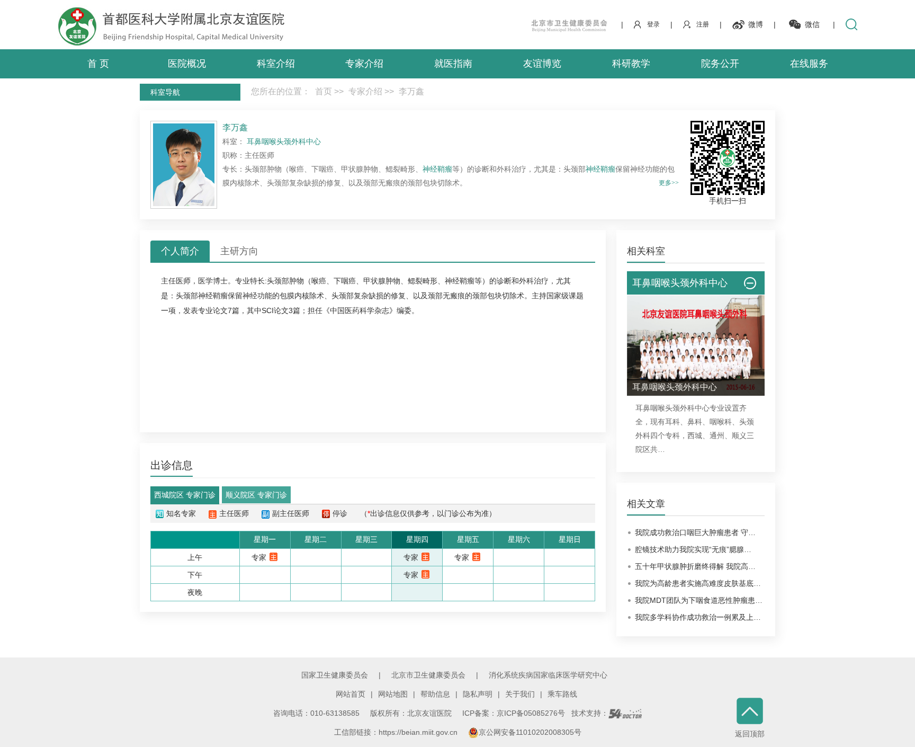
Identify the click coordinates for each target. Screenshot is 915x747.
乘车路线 (562, 694)
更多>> (669, 182)
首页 (323, 91)
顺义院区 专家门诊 (256, 495)
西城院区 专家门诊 (185, 495)
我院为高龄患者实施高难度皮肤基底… (698, 583)
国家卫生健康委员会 (334, 675)
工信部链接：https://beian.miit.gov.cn (397, 732)
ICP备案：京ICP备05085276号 (513, 713)
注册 (702, 24)
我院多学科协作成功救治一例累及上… (698, 617)
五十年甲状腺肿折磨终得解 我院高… (695, 566)
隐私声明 (477, 694)
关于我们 (520, 694)
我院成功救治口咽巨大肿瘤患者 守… (695, 532)
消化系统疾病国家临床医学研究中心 (548, 675)
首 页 (98, 63)
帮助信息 (435, 694)
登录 (653, 24)
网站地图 (393, 694)
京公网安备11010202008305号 (530, 732)
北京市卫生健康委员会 (428, 675)
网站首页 (350, 694)
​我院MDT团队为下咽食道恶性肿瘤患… (698, 600)
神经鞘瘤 (437, 169)
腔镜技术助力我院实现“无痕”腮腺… (693, 549)
